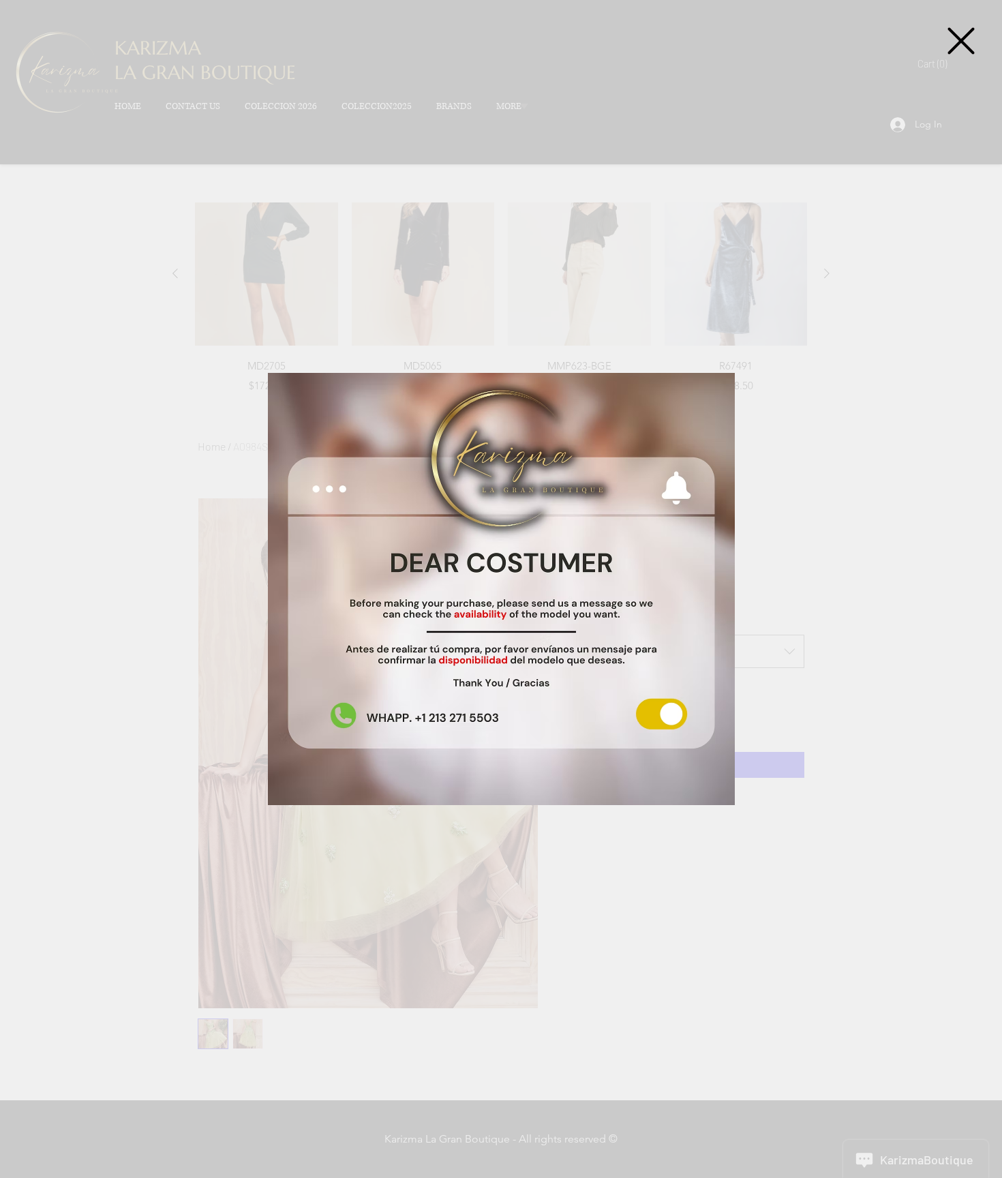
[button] (961, 41)
